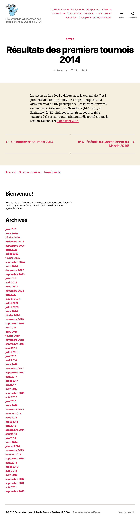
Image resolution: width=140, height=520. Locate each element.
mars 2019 (11, 331)
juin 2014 (10, 438)
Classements (74, 13)
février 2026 (12, 237)
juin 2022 (10, 294)
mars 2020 (11, 311)
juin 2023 (10, 278)
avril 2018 (11, 360)
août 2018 (11, 348)
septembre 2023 (15, 274)
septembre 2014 (14, 429)
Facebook (71, 17)
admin (64, 70)
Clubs (105, 9)
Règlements (77, 9)
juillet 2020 (12, 307)
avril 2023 (11, 282)
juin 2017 (10, 384)
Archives (89, 13)
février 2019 (12, 335)
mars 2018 (11, 364)
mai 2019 (10, 327)
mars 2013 (11, 474)
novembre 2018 (14, 339)
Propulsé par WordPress (86, 512)
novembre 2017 (14, 368)
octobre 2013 (13, 454)
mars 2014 (11, 442)
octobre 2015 (13, 413)
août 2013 (11, 462)
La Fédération (58, 9)
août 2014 (11, 434)
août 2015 (11, 417)
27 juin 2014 (81, 70)
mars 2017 (11, 389)
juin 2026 (10, 229)
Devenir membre (30, 172)
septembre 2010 (14, 491)
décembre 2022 (14, 290)
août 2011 (11, 487)
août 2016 (11, 397)
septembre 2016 (14, 393)
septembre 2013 (14, 458)
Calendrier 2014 (68, 121)
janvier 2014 (12, 446)
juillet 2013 (11, 466)
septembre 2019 (14, 323)
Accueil (10, 172)
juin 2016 (10, 401)
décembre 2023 (14, 270)
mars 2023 (11, 286)
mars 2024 (11, 266)
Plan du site (104, 13)
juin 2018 (10, 356)
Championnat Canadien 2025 (95, 17)
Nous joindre (52, 172)
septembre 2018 (14, 343)
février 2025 (12, 258)
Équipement (93, 9)
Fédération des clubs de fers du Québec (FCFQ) (42, 512)
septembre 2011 (14, 483)
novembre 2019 (14, 319)
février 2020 (12, 315)
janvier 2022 (12, 298)
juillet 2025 (12, 253)
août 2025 (11, 249)
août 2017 (11, 376)
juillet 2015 (11, 421)
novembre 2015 (14, 409)
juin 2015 (10, 425)
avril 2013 (11, 470)
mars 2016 (11, 405)
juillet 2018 (11, 352)
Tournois (57, 13)
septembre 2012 (14, 479)
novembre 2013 (14, 450)
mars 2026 (11, 233)
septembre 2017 (14, 372)
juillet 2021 (11, 303)
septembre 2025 (15, 245)
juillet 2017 (11, 380)
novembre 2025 (14, 241)
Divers (70, 39)
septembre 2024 (15, 262)
